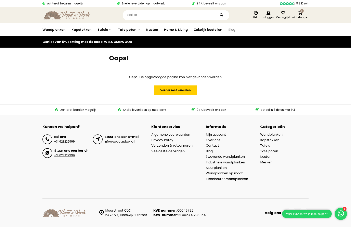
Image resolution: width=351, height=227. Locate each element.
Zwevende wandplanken (225, 157)
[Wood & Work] (66, 15)
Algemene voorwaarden (170, 134)
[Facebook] (291, 213)
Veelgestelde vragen (168, 151)
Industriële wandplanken (225, 162)
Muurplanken (216, 168)
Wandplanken (53, 29)
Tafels (103, 29)
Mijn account (216, 134)
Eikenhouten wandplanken (227, 179)
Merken (266, 162)
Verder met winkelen (175, 90)
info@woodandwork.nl (120, 142)
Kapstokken (81, 29)
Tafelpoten (127, 29)
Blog (231, 29)
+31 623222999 (64, 142)
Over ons (213, 140)
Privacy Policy (162, 140)
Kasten (152, 29)
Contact (212, 145)
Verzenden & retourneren (172, 145)
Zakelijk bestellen (208, 29)
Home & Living (176, 29)
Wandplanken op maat (224, 173)
